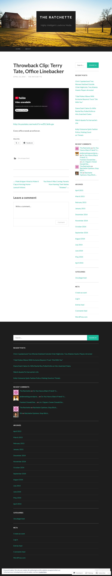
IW (81, 173)
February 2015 (80, 202)
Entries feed (79, 305)
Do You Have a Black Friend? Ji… (89, 149)
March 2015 (80, 196)
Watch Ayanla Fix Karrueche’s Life (25, 372)
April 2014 (79, 263)
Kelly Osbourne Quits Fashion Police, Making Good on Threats (86, 132)
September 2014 (81, 233)
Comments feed (81, 311)
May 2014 (79, 257)
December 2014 (81, 214)
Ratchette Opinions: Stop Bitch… (88, 174)
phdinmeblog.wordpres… (89, 153)
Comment (61, 222)
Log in (77, 299)
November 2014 (81, 221)
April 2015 (79, 190)
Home (18, 49)
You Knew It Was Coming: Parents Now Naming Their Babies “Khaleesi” (56, 184)
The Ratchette (56, 17)
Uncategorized (23, 158)
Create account (81, 293)
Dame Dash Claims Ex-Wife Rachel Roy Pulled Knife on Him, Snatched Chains (85, 111)
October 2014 (80, 227)
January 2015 (80, 208)
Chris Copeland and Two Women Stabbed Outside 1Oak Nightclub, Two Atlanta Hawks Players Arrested (52, 354)
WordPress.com (81, 317)
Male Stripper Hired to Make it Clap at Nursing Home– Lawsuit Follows (26, 184)
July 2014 (78, 245)
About (28, 49)
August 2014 (80, 239)
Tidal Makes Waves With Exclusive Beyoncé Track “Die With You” (86, 99)
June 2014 (79, 251)
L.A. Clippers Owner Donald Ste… (88, 163)
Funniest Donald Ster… (88, 160)
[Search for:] (87, 65)
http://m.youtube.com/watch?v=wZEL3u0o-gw (33, 124)
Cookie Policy (43, 572)
